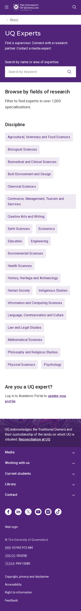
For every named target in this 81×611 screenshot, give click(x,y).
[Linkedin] (18, 512)
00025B (22, 555)
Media (10, 452)
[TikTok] (58, 512)
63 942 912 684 (22, 547)
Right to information (18, 592)
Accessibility (13, 584)
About (14, 19)
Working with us (17, 463)
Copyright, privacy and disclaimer (27, 576)
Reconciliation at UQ (34, 439)
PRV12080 (23, 563)
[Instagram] (48, 512)
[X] (28, 512)
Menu (6, 7)
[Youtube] (38, 512)
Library (10, 484)
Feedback (11, 600)
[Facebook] (8, 512)
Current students (18, 474)
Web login (11, 527)
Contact (11, 495)
